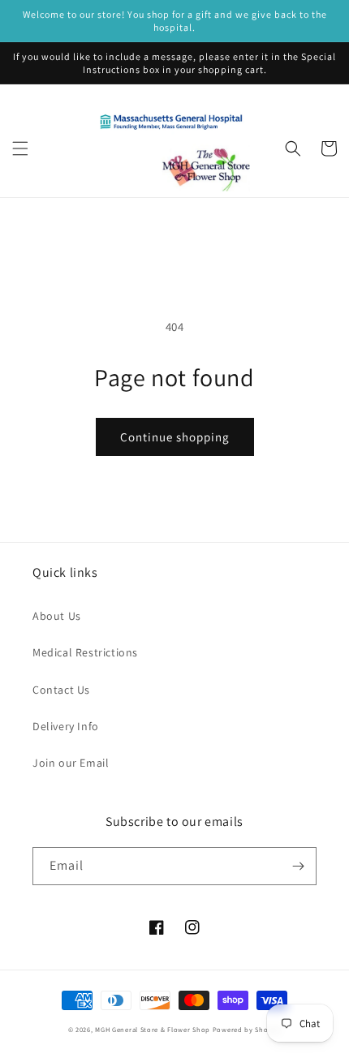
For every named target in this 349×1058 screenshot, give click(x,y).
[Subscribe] (298, 866)
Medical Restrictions (85, 652)
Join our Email (70, 762)
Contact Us (61, 689)
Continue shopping (175, 437)
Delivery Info (65, 726)
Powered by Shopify (247, 1029)
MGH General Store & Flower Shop (152, 1029)
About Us (56, 616)
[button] (20, 148)
